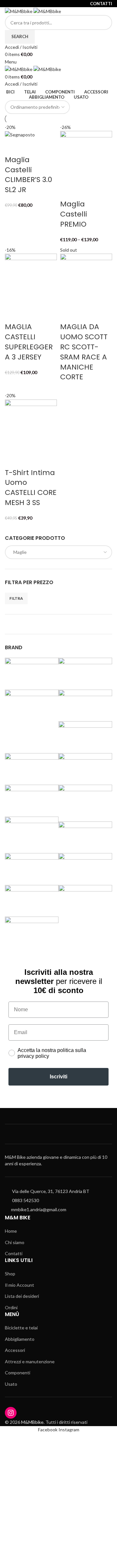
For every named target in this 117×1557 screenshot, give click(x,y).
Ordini (11, 1307)
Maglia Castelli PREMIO (73, 214)
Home (11, 1231)
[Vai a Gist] (31, 766)
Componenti (17, 1372)
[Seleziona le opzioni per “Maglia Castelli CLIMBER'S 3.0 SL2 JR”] (13, 147)
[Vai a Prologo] (31, 829)
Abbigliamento (19, 1339)
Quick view (30, 147)
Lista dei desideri (22, 1296)
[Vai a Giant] (85, 734)
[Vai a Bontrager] (31, 702)
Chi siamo (14, 1242)
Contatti (13, 1253)
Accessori (15, 1350)
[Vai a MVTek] (31, 794)
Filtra (16, 598)
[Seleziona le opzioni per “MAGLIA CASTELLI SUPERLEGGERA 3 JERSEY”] (13, 314)
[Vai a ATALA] (85, 670)
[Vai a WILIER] (31, 929)
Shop (10, 1273)
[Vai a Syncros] (85, 866)
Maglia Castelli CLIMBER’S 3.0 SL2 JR (28, 175)
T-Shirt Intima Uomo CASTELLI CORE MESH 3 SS (31, 488)
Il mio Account (19, 1285)
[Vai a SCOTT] (85, 834)
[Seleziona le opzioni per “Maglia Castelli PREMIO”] (68, 191)
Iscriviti (58, 1076)
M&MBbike (32, 1422)
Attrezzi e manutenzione (30, 1361)
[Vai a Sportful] (31, 866)
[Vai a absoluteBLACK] (31, 670)
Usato (11, 1384)
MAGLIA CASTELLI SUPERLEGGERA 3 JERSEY (29, 342)
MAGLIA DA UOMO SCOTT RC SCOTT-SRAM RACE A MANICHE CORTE (84, 352)
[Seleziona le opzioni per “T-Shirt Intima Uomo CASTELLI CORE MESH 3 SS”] (13, 460)
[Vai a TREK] (31, 898)
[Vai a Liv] (85, 766)
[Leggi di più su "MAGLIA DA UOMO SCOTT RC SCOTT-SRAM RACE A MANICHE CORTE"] (68, 314)
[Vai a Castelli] (85, 702)
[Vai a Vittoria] (85, 898)
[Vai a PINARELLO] (85, 797)
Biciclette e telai (21, 1327)
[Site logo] (19, 10)
